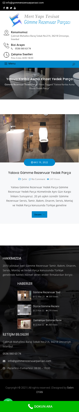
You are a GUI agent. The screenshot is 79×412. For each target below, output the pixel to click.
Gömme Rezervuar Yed (46, 292)
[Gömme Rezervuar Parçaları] (39, 20)
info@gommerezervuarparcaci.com (25, 2)
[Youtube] (15, 8)
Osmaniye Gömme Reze (47, 320)
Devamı (38, 214)
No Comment (38, 179)
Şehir (24, 179)
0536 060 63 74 (23, 48)
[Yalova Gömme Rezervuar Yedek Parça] (39, 116)
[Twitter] (11, 8)
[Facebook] (4, 8)
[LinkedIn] (7, 8)
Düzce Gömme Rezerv (46, 306)
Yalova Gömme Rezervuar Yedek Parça (39, 173)
